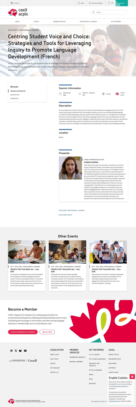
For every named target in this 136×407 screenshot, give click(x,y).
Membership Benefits (77, 357)
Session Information (18, 91)
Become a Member (97, 3)
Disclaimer (112, 363)
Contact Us (54, 372)
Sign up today (47, 332)
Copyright (112, 368)
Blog (91, 379)
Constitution (113, 372)
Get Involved (54, 368)
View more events (65, 215)
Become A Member (76, 362)
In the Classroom (95, 370)
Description (14, 95)
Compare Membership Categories (23, 332)
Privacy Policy (114, 354)
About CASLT (54, 354)
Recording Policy (115, 359)
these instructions (120, 386)
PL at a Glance (94, 354)
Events (52, 363)
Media (91, 374)
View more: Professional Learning (71, 210)
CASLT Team (54, 359)
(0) (112, 3)
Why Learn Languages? (97, 359)
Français (16, 3)
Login (82, 3)
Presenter (14, 98)
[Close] (132, 376)
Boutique (121, 3)
